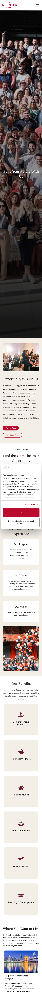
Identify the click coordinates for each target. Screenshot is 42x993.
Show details (30, 504)
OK (21, 513)
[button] (37, 5)
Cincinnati (17, 991)
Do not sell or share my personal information (21, 522)
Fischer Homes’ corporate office (17, 983)
